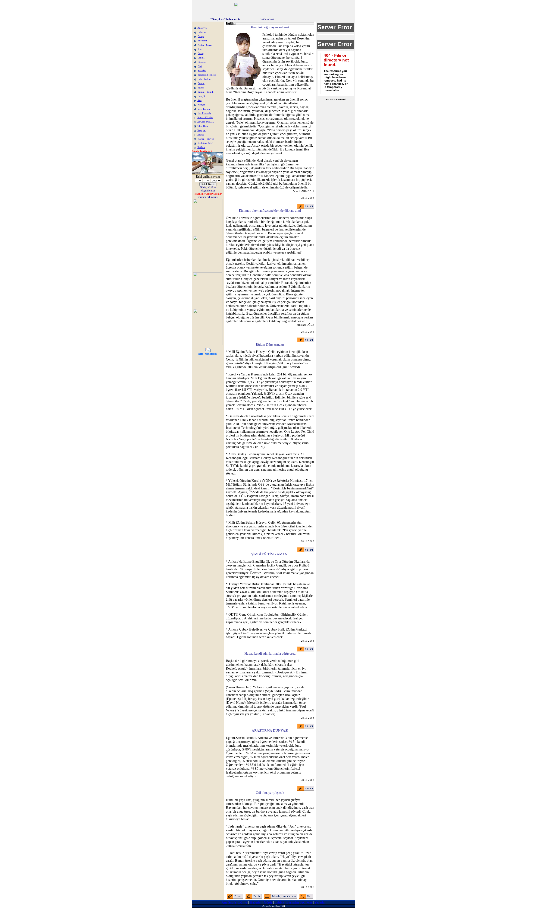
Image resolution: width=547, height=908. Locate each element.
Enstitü (201, 83)
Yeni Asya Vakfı (205, 143)
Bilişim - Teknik (205, 92)
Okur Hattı (202, 126)
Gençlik (201, 96)
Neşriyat (201, 130)
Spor (200, 49)
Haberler (202, 32)
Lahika (201, 58)
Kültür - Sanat (205, 45)
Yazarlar (202, 70)
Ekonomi (202, 40)
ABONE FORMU (205, 122)
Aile (199, 100)
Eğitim (201, 87)
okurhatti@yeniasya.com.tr (208, 193)
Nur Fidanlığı (204, 113)
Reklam (201, 147)
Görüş (201, 53)
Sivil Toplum (204, 109)
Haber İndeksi (205, 79)
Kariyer (201, 105)
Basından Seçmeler (207, 75)
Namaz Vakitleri (205, 117)
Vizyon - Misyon (205, 139)
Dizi (200, 66)
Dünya (201, 36)
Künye (200, 134)
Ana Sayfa (229, 902)
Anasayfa (202, 28)
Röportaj (202, 62)
